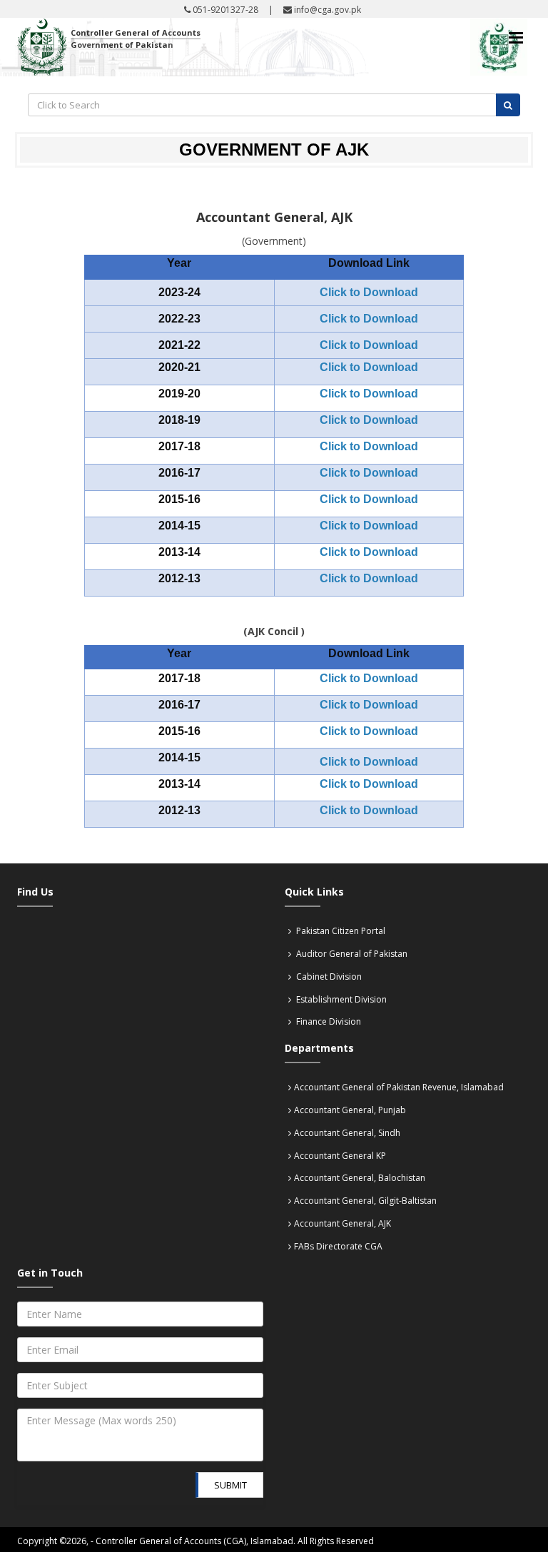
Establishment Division (340, 999)
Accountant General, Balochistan (359, 1178)
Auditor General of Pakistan (350, 954)
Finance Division (327, 1021)
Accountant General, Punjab (350, 1110)
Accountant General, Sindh (347, 1133)
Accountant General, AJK (342, 1223)
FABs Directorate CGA (338, 1246)
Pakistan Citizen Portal (339, 931)
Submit (230, 1485)
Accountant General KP (340, 1156)
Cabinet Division (328, 976)
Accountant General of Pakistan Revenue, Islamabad (399, 1087)
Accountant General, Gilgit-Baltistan (365, 1201)
